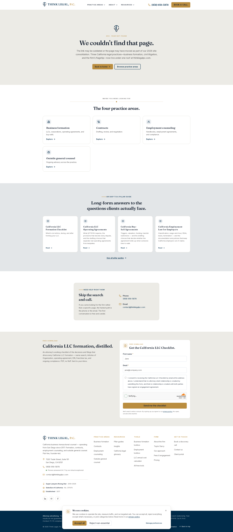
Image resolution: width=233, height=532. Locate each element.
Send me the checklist (155, 405)
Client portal (179, 454)
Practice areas (95, 5)
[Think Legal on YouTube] (51, 498)
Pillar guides (119, 442)
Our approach (159, 451)
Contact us (178, 450)
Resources (126, 5)
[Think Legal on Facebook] (57, 498)
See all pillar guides (115, 258)
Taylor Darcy (159, 446)
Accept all (79, 523)
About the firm (159, 442)
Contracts (97, 446)
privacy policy (167, 411)
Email (126, 365)
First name (128, 354)
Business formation (101, 442)
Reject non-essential (100, 523)
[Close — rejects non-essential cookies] (166, 510)
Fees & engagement (162, 455)
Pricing (156, 460)
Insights (117, 446)
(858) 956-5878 (159, 4)
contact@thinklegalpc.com (134, 307)
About (112, 5)
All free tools (139, 466)
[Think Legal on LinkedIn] (45, 498)
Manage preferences (154, 523)
